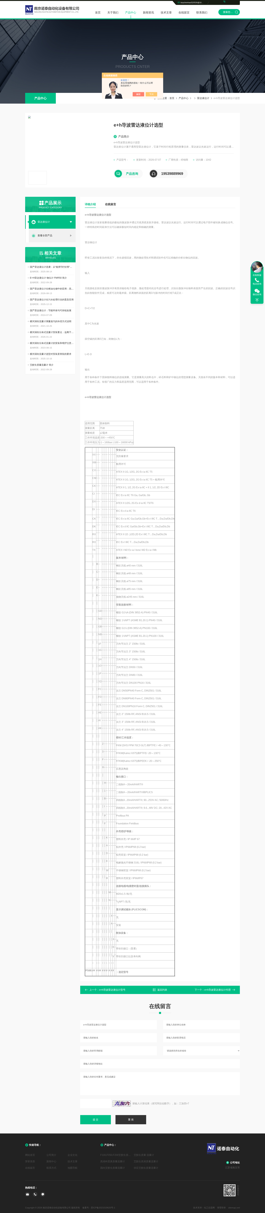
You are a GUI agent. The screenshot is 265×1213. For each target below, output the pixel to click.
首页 (98, 12)
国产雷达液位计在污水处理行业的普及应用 (52, 299)
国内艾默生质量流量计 (112, 1168)
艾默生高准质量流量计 (146, 1161)
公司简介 (51, 1155)
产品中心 (130, 12)
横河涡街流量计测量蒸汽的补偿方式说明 (50, 321)
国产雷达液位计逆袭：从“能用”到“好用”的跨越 (52, 267)
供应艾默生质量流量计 (146, 1168)
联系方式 (51, 1168)
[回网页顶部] (257, 300)
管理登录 (221, 1207)
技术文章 (166, 12)
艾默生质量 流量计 (144, 1155)
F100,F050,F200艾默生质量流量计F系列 (115, 1155)
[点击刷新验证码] (121, 1104)
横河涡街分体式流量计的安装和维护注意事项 (52, 343)
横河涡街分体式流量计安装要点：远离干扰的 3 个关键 (52, 332)
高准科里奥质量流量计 (112, 1161)
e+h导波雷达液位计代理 (217, 989)
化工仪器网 (209, 1207)
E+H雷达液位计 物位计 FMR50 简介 (48, 277)
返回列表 (162, 989)
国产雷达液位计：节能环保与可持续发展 (50, 310)
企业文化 (72, 1155)
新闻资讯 (148, 12)
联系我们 (201, 12)
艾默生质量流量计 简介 (42, 365)
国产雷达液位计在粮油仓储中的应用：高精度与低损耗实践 (52, 288)
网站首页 (30, 1155)
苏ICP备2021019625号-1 (103, 1207)
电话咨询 (257, 284)
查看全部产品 (45, 235)
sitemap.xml (234, 1207)
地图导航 (72, 1168)
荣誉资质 (30, 1161)
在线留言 (184, 12)
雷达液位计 (203, 98)
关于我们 (112, 12)
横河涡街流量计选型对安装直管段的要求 (50, 354)
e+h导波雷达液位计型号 (112, 989)
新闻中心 (51, 1161)
